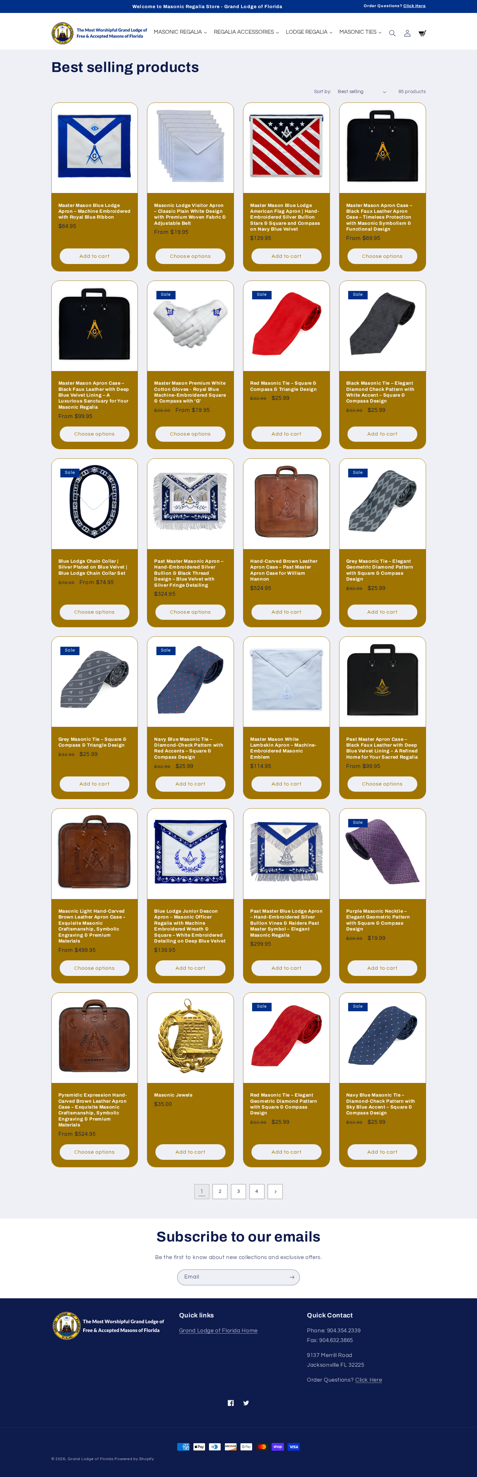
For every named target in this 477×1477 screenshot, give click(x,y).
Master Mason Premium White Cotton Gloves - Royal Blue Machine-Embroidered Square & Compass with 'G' (190, 391)
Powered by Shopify (134, 1459)
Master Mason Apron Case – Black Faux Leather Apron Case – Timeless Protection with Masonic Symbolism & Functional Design (379, 217)
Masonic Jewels (173, 1095)
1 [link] (201, 1192)
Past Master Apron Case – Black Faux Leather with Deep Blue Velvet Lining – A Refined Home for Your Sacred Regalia (382, 748)
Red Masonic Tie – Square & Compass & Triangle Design (283, 385)
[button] (392, 33)
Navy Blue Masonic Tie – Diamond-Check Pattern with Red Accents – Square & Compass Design (188, 748)
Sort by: (322, 91)
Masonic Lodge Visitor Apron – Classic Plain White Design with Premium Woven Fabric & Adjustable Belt (190, 214)
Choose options (190, 256)
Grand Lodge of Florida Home (218, 1331)
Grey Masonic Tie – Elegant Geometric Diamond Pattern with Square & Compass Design (379, 570)
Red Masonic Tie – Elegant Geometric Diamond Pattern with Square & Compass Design (283, 1103)
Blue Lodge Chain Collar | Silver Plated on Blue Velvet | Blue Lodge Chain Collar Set (93, 567)
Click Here (414, 6)
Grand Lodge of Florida (90, 1459)
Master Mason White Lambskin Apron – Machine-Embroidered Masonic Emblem (283, 748)
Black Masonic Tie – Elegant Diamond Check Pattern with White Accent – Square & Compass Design (380, 391)
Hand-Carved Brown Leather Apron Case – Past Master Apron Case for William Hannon (284, 570)
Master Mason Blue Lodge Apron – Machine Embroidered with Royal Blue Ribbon (94, 211)
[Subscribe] (292, 1277)
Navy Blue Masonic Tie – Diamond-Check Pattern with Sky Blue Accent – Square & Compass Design (380, 1103)
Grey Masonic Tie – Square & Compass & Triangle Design (92, 742)
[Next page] (275, 1191)
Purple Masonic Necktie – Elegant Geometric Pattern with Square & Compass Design (378, 919)
